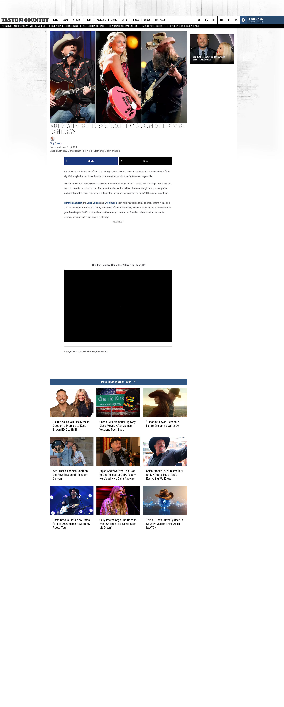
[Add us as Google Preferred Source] (206, 20)
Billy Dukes (56, 143)
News (65, 20)
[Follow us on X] (236, 20)
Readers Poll (102, 351)
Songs (147, 20)
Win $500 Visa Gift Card (94, 26)
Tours (88, 20)
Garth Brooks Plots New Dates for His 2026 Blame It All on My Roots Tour (71, 523)
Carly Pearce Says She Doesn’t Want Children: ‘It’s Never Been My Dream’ (117, 523)
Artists (76, 20)
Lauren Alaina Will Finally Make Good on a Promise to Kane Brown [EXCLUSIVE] (71, 425)
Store (114, 20)
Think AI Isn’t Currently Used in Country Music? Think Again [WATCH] (164, 523)
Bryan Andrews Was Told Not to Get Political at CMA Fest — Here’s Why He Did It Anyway (117, 474)
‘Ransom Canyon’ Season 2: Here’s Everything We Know (162, 423)
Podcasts (101, 20)
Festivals (160, 20)
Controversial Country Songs (184, 26)
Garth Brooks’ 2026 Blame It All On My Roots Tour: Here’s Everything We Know (165, 474)
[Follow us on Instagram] (213, 20)
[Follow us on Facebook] (228, 20)
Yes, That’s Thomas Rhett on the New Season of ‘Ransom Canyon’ (70, 474)
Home (55, 20)
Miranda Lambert (73, 202)
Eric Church (110, 202)
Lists (124, 20)
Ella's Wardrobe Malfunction (123, 26)
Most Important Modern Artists (29, 26)
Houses (135, 20)
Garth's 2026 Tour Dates (153, 26)
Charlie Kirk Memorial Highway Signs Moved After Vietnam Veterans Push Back (117, 425)
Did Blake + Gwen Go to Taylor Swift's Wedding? (209, 58)
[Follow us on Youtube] (221, 20)
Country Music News (85, 351)
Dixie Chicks (93, 202)
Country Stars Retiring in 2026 (63, 26)
